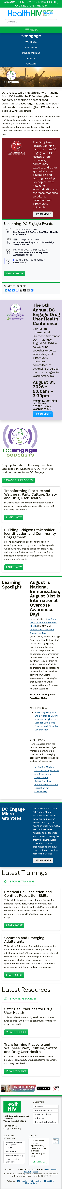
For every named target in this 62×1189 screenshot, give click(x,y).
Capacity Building (43, 1114)
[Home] (25, 13)
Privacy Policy (50, 1169)
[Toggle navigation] (27, 29)
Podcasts (31, 64)
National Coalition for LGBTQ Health (14, 1145)
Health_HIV (36, 1181)
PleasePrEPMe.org (14, 1155)
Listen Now (14, 517)
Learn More (43, 214)
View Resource (17, 1032)
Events (31, 58)
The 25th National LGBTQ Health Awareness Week (31, 253)
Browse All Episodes (18, 480)
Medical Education (43, 1110)
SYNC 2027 (19, 262)
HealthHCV (11, 1151)
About (35, 1172)
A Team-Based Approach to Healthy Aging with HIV (33, 243)
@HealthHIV (32, 1183)
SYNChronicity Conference (12, 1160)
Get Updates (39, 1162)
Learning (39, 1106)
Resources (31, 47)
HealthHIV (23, 1181)
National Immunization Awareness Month (43, 622)
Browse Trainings (21, 882)
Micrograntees (31, 53)
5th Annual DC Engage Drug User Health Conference (35, 233)
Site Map (27, 1172)
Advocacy (39, 1118)
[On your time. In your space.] (31, 1088)
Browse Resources (23, 998)
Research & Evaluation (45, 1122)
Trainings (31, 42)
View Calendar (14, 274)
